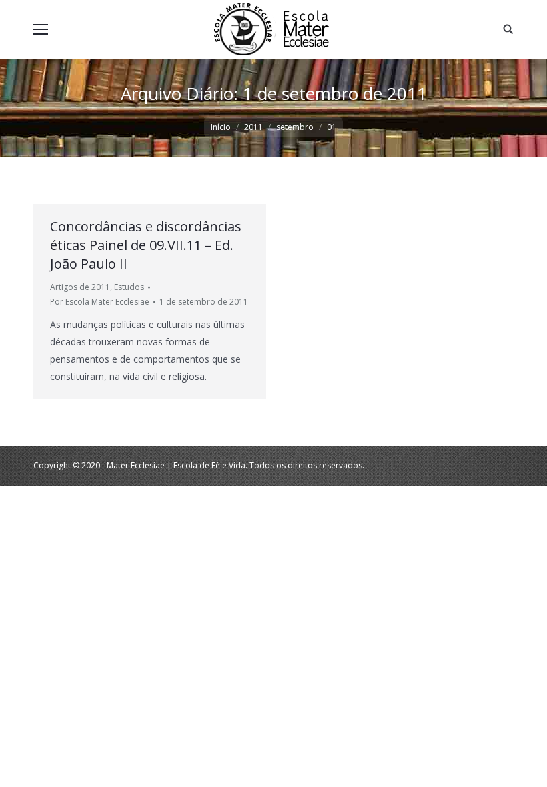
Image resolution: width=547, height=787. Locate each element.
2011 (253, 127)
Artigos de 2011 (80, 287)
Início (221, 127)
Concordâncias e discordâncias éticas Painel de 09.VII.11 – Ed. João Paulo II (145, 245)
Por (99, 301)
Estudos (129, 287)
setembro (295, 127)
